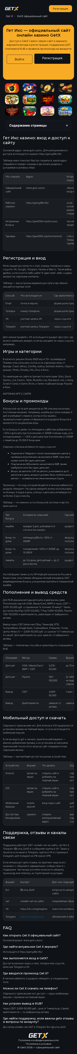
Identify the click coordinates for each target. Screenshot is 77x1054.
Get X (9, 16)
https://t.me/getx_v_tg (31, 916)
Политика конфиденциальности (38, 1040)
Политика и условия (38, 1043)
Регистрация (60, 8)
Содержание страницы (28, 125)
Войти (19, 59)
